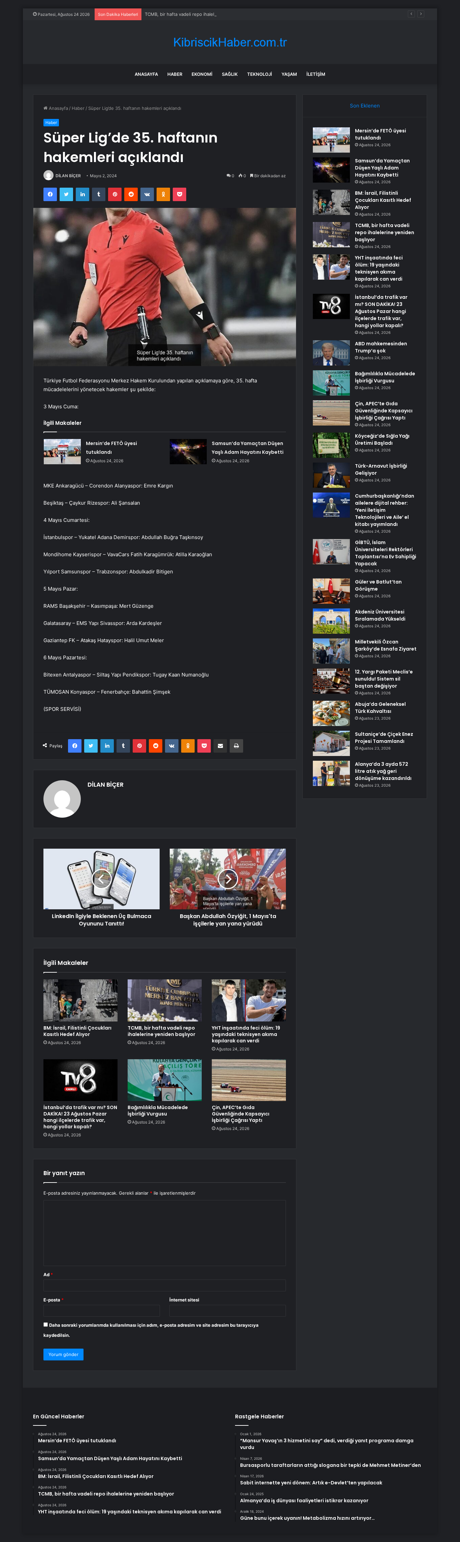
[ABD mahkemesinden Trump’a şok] (331, 353)
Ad (48, 1274)
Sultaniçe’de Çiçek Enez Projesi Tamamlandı (384, 738)
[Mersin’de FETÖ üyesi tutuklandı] (62, 451)
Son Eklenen (365, 105)
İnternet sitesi (184, 1299)
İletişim (315, 74)
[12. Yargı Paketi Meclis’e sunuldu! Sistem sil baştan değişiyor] (331, 681)
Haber (174, 74)
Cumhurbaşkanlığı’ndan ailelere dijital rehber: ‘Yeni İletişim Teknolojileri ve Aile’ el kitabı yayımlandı (384, 510)
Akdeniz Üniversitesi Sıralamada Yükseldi (380, 615)
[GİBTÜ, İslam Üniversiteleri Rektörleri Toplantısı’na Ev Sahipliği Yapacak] (331, 551)
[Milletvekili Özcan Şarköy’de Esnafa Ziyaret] (331, 651)
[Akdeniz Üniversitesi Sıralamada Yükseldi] (331, 621)
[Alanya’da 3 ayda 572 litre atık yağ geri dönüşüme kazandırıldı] (331, 773)
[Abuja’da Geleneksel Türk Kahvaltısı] (331, 713)
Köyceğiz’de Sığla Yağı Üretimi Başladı (382, 439)
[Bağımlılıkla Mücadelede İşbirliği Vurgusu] (165, 1080)
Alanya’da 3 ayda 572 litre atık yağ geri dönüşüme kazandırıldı (383, 771)
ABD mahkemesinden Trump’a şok (381, 347)
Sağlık (230, 74)
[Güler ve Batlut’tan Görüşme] (331, 591)
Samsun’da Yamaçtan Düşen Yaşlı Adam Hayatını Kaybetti (382, 167)
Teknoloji (259, 74)
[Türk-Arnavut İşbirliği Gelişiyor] (331, 475)
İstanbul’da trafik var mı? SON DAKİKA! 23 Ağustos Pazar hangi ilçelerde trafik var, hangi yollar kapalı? (80, 1117)
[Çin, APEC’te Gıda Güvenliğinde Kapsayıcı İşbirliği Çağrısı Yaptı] (249, 1080)
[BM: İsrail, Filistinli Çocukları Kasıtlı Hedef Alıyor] (80, 1000)
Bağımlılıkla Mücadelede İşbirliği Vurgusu (158, 1110)
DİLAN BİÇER (68, 175)
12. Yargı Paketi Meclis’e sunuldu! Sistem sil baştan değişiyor (384, 678)
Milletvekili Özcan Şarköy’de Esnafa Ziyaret (386, 645)
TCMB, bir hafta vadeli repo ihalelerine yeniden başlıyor (203, 14)
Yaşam (289, 74)
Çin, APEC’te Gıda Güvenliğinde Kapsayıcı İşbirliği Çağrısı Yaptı (240, 1114)
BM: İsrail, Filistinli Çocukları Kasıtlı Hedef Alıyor (77, 1031)
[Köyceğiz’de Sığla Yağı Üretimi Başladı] (331, 445)
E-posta (53, 1299)
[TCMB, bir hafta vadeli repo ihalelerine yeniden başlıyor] (165, 1000)
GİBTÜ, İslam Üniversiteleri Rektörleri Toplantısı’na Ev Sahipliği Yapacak (385, 553)
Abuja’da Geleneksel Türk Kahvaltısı (380, 708)
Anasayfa (146, 74)
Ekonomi (202, 74)
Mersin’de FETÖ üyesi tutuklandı (380, 134)
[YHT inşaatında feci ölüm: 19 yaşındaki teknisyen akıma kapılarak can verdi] (249, 1000)
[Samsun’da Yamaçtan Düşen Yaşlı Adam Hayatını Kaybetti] (188, 451)
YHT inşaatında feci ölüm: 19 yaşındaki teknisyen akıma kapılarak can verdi (246, 1034)
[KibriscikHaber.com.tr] (230, 42)
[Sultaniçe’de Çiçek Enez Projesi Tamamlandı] (331, 743)
